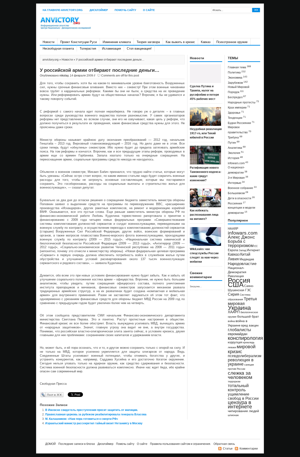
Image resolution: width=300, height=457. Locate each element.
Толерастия (88, 48)
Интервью (236, 183)
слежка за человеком (240, 375)
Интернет (253, 250)
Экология (236, 153)
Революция (236, 276)
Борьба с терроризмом (241, 243)
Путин (234, 142)
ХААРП (234, 312)
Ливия (233, 259)
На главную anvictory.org (63, 10)
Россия (239, 280)
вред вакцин (250, 325)
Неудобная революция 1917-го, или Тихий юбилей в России (206, 133)
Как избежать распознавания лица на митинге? (204, 215)
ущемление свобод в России (243, 396)
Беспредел (237, 97)
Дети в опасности (241, 198)
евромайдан (237, 334)
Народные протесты (243, 102)
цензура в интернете (240, 404)
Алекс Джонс (241, 237)
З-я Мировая (238, 177)
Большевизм (238, 193)
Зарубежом (238, 82)
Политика (237, 72)
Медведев (247, 259)
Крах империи (239, 107)
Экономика (237, 77)
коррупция (235, 342)
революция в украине (241, 362)
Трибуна (235, 137)
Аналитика (237, 147)
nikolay (64, 75)
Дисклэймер (99, 10)
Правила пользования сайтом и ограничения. (180, 444)
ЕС (256, 246)
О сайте (149, 10)
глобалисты (239, 329)
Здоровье (236, 112)
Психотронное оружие (232, 42)
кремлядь (249, 342)
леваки (232, 347)
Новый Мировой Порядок (238, 89)
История (235, 158)
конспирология (245, 338)
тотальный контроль (238, 387)
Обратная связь (224, 444)
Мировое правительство (239, 130)
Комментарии (249, 448)
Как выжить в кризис (180, 42)
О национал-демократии (237, 170)
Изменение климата (117, 42)
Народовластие (242, 263)
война (231, 321)
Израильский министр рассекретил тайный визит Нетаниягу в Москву (93, 423)
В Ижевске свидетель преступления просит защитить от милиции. (91, 410)
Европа (233, 250)
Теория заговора (148, 42)
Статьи (227, 448)
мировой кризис (241, 349)
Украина (239, 308)
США (236, 284)
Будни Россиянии (241, 123)
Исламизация (111, 48)
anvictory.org (50, 59)
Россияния (237, 203)
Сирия (233, 294)
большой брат (248, 316)
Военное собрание (242, 188)
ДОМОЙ (50, 444)
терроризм (234, 381)
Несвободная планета (58, 48)
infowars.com (238, 163)
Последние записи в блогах (76, 444)
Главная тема (239, 67)
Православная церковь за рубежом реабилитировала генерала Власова (95, 414)
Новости (48, 42)
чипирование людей (243, 411)
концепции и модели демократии (241, 210)
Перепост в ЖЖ (45, 394)
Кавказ (205, 42)
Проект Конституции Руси (78, 42)
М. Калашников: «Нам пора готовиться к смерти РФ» (81, 419)
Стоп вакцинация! (139, 48)
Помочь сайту (125, 10)
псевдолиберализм (244, 356)
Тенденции (237, 118)
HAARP (233, 228)
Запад (242, 250)
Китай (245, 254)
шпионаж (233, 415)
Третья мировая (242, 301)
